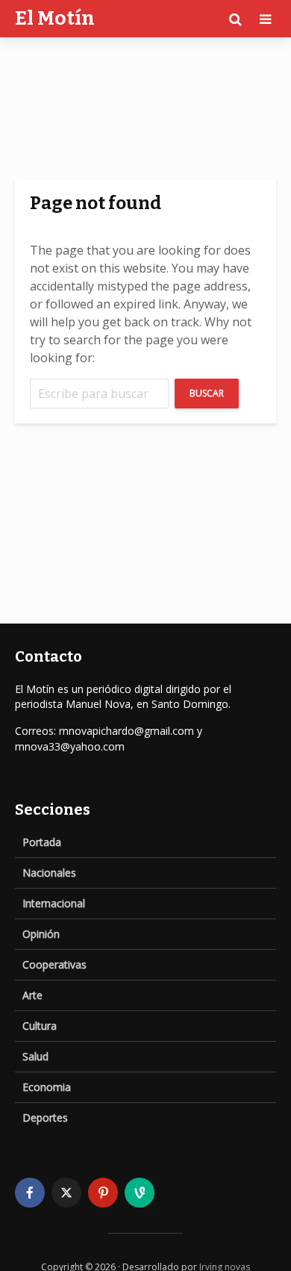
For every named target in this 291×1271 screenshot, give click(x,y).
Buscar (207, 393)
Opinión (41, 934)
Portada (41, 842)
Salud (35, 1056)
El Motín (55, 18)
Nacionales (49, 873)
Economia (46, 1087)
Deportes (45, 1117)
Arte (32, 995)
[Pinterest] (103, 1193)
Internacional (53, 903)
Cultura (39, 1026)
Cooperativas (54, 964)
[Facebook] (30, 1193)
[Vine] (139, 1193)
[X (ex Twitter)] (66, 1193)
